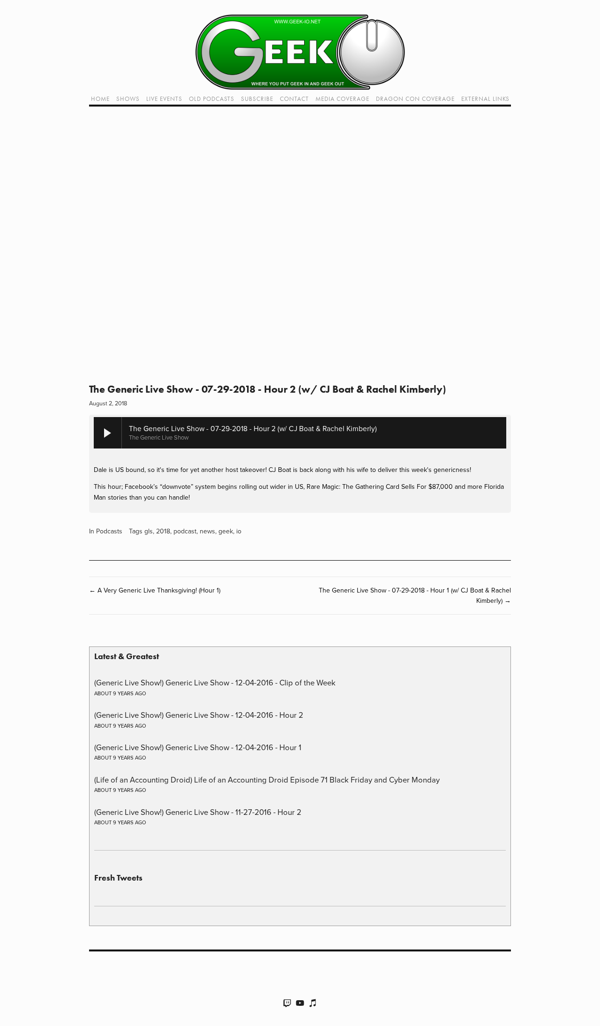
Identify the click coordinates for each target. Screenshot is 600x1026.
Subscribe (257, 98)
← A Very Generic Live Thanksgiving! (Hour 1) (154, 590)
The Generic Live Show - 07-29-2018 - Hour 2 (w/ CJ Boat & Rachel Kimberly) (267, 389)
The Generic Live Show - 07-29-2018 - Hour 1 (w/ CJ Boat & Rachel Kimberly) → (415, 595)
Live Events (164, 98)
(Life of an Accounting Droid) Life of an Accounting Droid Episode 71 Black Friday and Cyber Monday (267, 779)
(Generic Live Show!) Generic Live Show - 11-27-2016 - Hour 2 (197, 811)
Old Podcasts (211, 98)
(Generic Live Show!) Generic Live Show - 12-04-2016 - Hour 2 (198, 714)
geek (225, 531)
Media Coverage (342, 98)
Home (100, 98)
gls (148, 531)
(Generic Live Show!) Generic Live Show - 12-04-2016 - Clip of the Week (215, 682)
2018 (163, 531)
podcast (184, 531)
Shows (128, 98)
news (207, 531)
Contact (294, 98)
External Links (485, 98)
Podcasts (109, 531)
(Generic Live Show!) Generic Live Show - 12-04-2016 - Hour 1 (197, 747)
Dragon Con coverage (415, 98)
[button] (300, 248)
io (238, 531)
